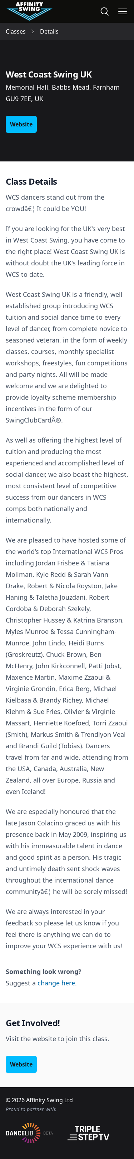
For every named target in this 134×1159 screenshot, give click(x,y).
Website (21, 124)
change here (56, 983)
